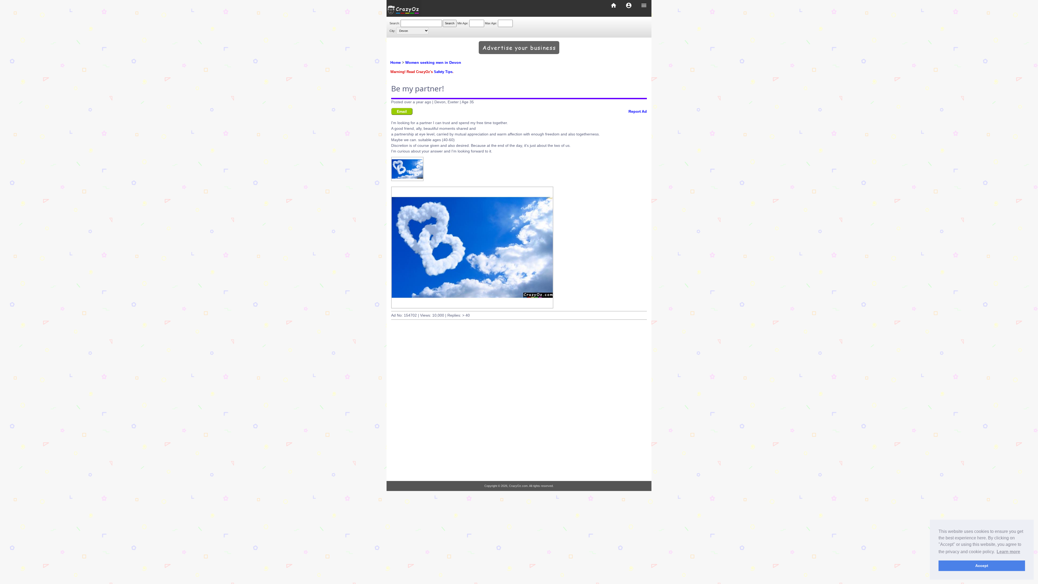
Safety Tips (443, 72)
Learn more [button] (1008, 551)
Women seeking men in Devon (433, 62)
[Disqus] (519, 406)
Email (402, 111)
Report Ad (637, 111)
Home (395, 62)
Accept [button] (981, 565)
